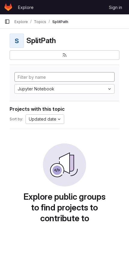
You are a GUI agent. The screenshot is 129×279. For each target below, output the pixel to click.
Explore (26, 7)
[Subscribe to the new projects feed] (64, 55)
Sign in (115, 7)
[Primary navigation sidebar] (7, 21)
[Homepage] (8, 7)
